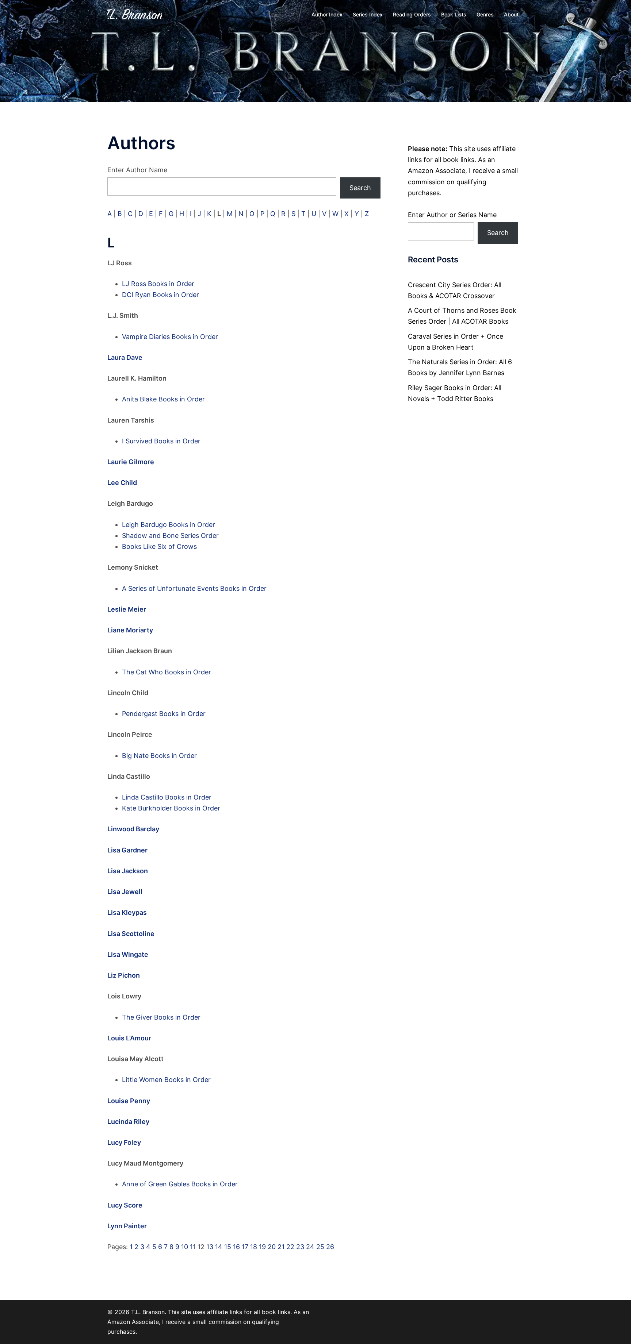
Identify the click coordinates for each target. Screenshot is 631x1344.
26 (330, 1247)
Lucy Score (124, 1205)
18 (253, 1247)
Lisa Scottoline (130, 933)
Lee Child (122, 482)
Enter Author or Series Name (452, 215)
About (511, 14)
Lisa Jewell (124, 892)
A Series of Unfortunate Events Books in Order (194, 588)
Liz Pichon (123, 975)
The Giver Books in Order (161, 1017)
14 (218, 1247)
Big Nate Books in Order (159, 755)
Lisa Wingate (127, 954)
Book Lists (453, 14)
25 (320, 1247)
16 (236, 1247)
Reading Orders (412, 14)
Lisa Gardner (127, 850)
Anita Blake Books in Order (163, 399)
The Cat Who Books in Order (166, 672)
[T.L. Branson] (134, 14)
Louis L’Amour (129, 1038)
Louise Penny (128, 1101)
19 (262, 1247)
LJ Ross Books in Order (158, 284)
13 (209, 1247)
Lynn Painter (127, 1226)
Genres (485, 14)
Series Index (368, 14)
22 (290, 1247)
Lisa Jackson (127, 871)
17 (245, 1247)
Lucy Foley (124, 1142)
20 (272, 1247)
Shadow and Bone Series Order (170, 535)
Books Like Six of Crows (159, 546)
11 (193, 1247)
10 (184, 1247)
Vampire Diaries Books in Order (170, 336)
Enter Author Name (137, 170)
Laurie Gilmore (130, 462)
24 (310, 1247)
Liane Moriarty (130, 630)
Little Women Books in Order (166, 1079)
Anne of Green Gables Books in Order (180, 1184)
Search (360, 188)
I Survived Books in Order (161, 441)
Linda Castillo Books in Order (166, 797)
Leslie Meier (126, 609)
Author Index (327, 14)
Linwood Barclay (133, 829)
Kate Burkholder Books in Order (171, 808)
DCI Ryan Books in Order (160, 295)
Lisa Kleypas (127, 912)
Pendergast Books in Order (164, 713)
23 (300, 1247)
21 (281, 1247)
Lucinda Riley (128, 1121)
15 (227, 1247)
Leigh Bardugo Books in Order (168, 524)
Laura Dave (124, 357)
